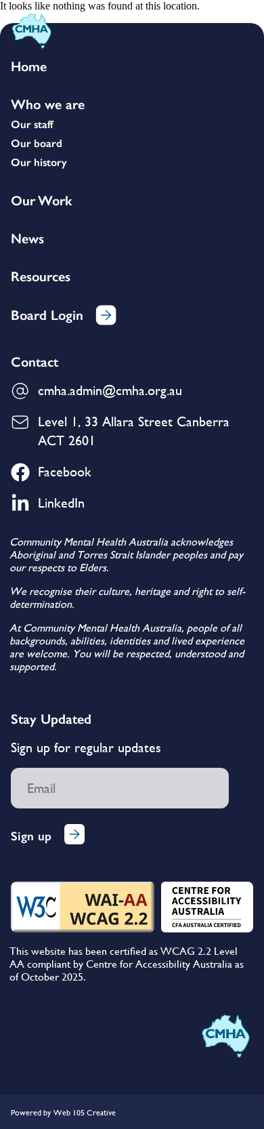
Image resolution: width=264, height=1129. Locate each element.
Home (29, 66)
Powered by (31, 1112)
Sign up (31, 836)
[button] (245, 32)
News (27, 238)
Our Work (41, 200)
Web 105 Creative (84, 1112)
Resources (40, 276)
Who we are (48, 104)
